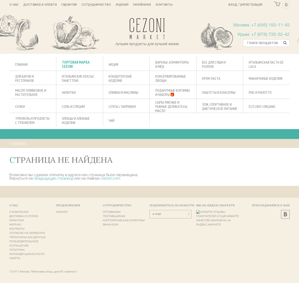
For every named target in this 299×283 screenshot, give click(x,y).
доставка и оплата (40, 4)
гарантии (69, 4)
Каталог (62, 212)
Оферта (14, 258)
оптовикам (112, 212)
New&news (142, 4)
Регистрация (251, 4)
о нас (14, 4)
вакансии (110, 224)
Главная (17, 144)
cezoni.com (110, 178)
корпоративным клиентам (124, 220)
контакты (164, 4)
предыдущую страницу (53, 178)
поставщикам (114, 216)
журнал (122, 4)
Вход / (233, 4)
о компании (18, 212)
